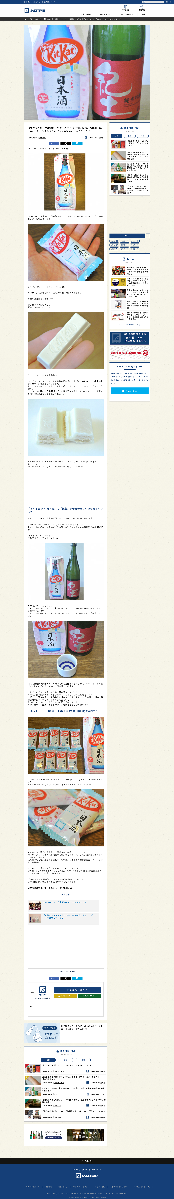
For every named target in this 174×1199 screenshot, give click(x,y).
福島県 (124, 249)
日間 (48, 1060)
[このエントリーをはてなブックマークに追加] (77, 143)
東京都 (114, 245)
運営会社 (49, 1187)
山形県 (114, 249)
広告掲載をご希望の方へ (119, 1187)
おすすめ (42, 138)
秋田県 (134, 249)
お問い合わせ (62, 1187)
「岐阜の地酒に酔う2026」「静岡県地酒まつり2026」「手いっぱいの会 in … (74, 1112)
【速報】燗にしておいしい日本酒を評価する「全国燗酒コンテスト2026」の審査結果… (74, 1101)
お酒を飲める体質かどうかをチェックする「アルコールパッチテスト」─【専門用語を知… (72, 1078)
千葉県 (134, 245)
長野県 (124, 245)
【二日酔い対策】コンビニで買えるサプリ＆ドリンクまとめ (67, 1065)
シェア (55, 143)
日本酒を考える (127, 14)
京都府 (134, 241)
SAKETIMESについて (32, 1187)
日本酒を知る (86, 14)
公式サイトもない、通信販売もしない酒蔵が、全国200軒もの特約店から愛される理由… (73, 1089)
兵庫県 (124, 241)
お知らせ (57, 1106)
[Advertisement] (66, 488)
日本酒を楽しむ (106, 14)
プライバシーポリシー (81, 1187)
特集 (143, 14)
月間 (83, 1060)
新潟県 (114, 241)
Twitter (167, 2)
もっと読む (129, 324)
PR (55, 1094)
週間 (66, 1060)
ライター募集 (100, 1187)
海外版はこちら (139, 1187)
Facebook (170, 2)
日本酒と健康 (59, 1071)
